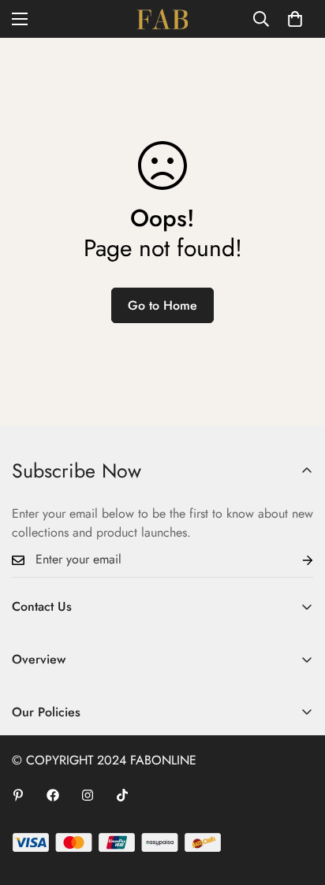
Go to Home (162, 305)
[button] (295, 19)
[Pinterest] (18, 795)
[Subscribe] (295, 560)
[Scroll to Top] (296, 801)
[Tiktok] (122, 795)
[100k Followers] (87, 795)
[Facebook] (53, 795)
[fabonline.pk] (162, 19)
